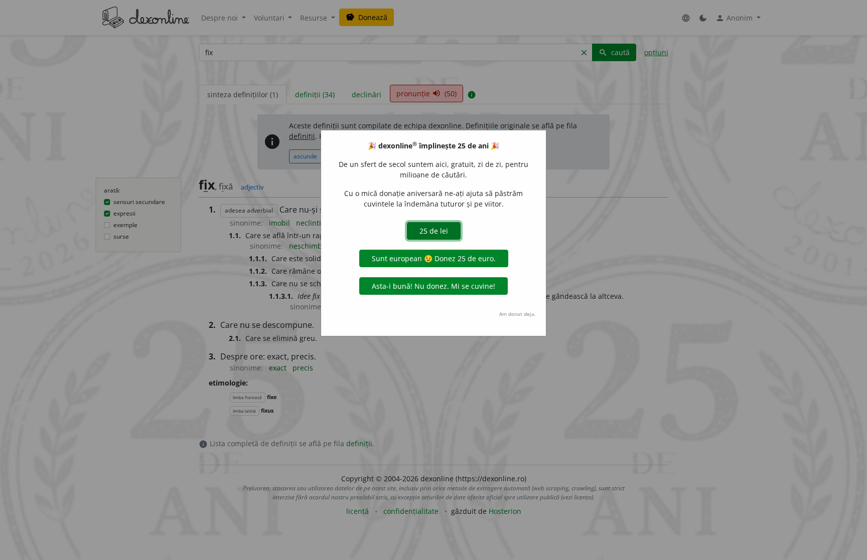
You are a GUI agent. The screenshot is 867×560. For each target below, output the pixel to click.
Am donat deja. (517, 313)
